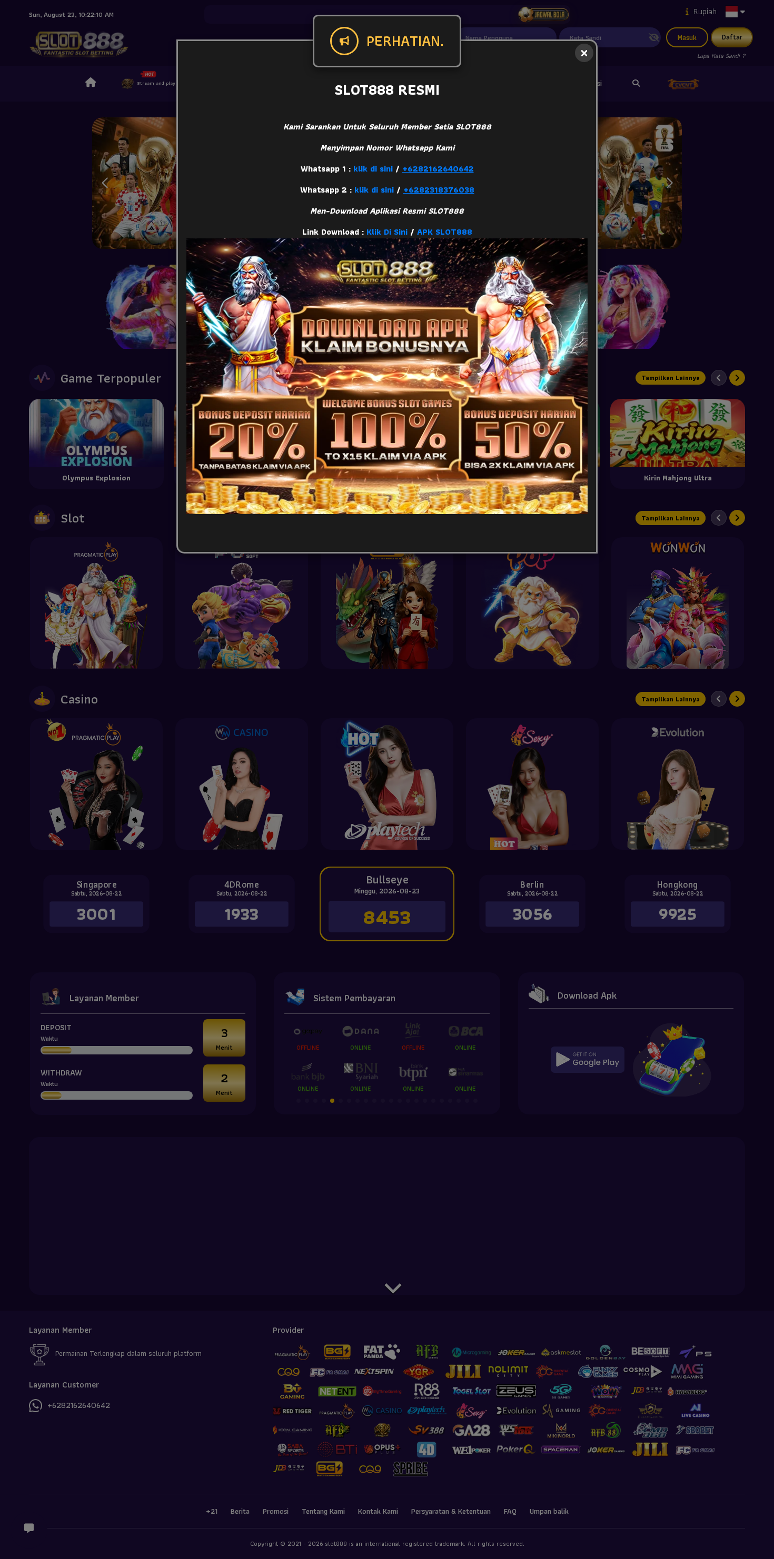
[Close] (584, 53)
